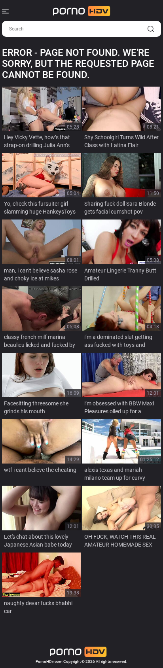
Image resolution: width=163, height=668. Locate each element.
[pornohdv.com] (81, 11)
